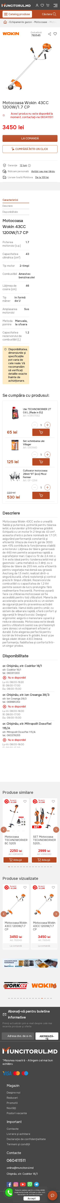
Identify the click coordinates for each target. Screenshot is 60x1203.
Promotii (12, 1103)
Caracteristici (10, 199)
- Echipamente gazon (20, 22)
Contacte (12, 1129)
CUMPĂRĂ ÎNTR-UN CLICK (31, 149)
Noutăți (11, 1108)
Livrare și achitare (18, 1134)
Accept (32, 1198)
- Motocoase (40, 22)
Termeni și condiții (18, 1144)
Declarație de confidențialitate (26, 1139)
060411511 (16, 1160)
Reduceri (12, 1098)
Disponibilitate (10, 211)
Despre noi (13, 1092)
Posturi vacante (17, 1113)
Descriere (7, 205)
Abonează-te (47, 1037)
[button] (4, 830)
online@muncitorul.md (20, 1168)
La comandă (30, 138)
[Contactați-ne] (52, 1195)
